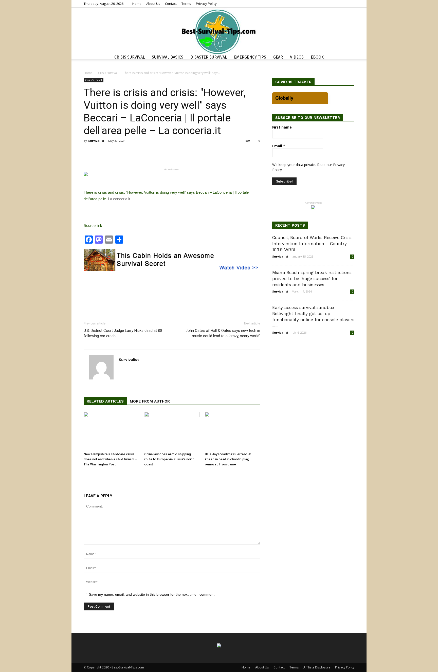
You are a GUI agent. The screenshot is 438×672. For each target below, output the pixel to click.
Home (136, 3)
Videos (297, 57)
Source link (93, 225)
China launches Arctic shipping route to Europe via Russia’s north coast (169, 459)
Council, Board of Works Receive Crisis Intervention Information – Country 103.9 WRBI (312, 243)
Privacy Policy (206, 3)
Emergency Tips (250, 57)
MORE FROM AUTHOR (150, 401)
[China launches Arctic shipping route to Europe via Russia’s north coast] (171, 431)
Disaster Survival (208, 57)
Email (278, 145)
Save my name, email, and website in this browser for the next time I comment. (152, 594)
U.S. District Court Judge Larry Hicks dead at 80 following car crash (123, 333)
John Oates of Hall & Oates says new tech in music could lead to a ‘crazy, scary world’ (223, 333)
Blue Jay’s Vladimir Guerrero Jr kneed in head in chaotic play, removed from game (228, 459)
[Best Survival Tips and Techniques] (219, 31)
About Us (153, 3)
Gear (278, 57)
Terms (186, 3)
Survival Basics (167, 57)
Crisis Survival (129, 57)
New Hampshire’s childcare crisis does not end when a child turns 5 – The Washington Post (110, 459)
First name (282, 127)
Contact (171, 3)
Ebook (317, 57)
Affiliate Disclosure (316, 667)
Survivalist (96, 140)
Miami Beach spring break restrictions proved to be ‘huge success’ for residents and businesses (312, 278)
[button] (348, 58)
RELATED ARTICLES (105, 401)
